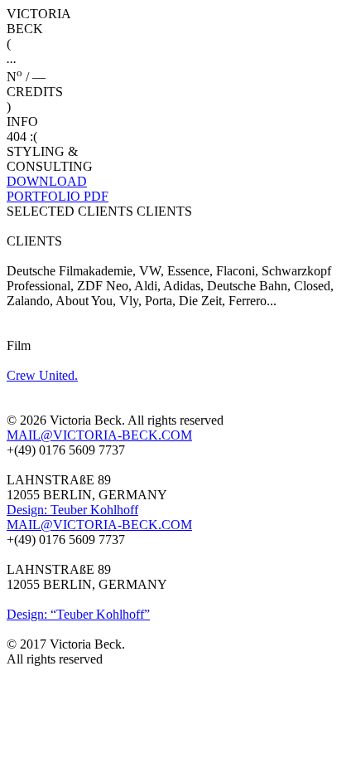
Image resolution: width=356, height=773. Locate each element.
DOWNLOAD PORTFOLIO (57, 188)
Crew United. (42, 375)
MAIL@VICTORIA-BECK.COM (99, 435)
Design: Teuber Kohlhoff (72, 510)
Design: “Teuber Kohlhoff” (78, 614)
